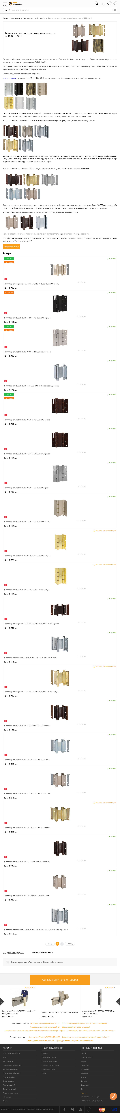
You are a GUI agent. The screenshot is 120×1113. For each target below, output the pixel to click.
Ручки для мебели (9, 1077)
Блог (82, 1089)
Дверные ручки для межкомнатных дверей (83, 1031)
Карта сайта (5, 1109)
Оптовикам (85, 1069)
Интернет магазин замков (11, 18)
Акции (44, 1073)
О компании (85, 1085)
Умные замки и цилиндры (12, 1065)
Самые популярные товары (60, 979)
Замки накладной (108, 1031)
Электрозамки (8, 1061)
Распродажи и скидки (49, 1061)
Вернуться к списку (11, 247)
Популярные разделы (34, 1109)
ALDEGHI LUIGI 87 (9, 78)
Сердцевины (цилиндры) (11, 1053)
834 (87, 1016)
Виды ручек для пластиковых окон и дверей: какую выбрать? (85, 1037)
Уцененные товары (48, 1069)
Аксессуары (7, 1097)
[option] (20, 1002)
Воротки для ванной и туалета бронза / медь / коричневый (84, 1023)
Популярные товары (49, 1057)
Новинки (45, 1053)
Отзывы (84, 1081)
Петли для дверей (9, 1085)
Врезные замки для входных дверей (76, 1027)
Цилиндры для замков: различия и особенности (74, 1041)
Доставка (84, 1073)
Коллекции (84, 1065)
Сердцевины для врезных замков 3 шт (45, 1027)
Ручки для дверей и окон (11, 1073)
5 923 (8, 1016)
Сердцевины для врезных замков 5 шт (45, 1023)
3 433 (48, 1016)
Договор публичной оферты (90, 1097)
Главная (83, 1053)
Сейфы (5, 1101)
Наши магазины (86, 1057)
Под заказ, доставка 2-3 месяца (106, 530)
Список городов (48, 1109)
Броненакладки (8, 1081)
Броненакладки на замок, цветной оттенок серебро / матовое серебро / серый (34, 1031)
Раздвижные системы (10, 1093)
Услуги (83, 1061)
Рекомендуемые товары (50, 1065)
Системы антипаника (10, 1069)
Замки (5, 1057)
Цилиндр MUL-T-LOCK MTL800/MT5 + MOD (44, 1037)
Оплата (83, 1077)
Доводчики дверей (9, 1089)
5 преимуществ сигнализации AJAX (40, 1041)
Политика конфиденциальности (92, 1101)
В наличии (112, 258)
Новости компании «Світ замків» (34, 18)
